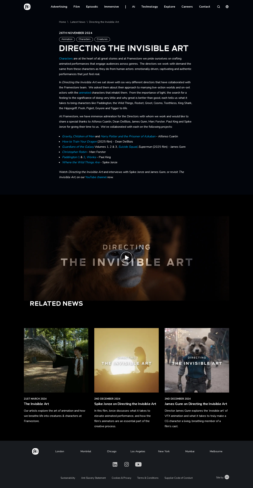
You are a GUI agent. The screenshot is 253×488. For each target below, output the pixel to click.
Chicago (111, 451)
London (59, 451)
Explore (169, 7)
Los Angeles (138, 451)
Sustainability (68, 478)
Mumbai (189, 451)
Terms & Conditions (148, 478)
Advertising (59, 7)
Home (62, 22)
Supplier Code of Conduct (178, 478)
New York (164, 451)
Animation (66, 39)
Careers (187, 7)
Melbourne (216, 451)
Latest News (77, 22)
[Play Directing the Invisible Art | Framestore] (126, 258)
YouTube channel (96, 177)
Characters (85, 39)
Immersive (111, 7)
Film (77, 7)
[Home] (35, 451)
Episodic (92, 7)
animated (85, 93)
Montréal (86, 451)
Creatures (102, 39)
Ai (133, 7)
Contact (204, 7)
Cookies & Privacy (121, 478)
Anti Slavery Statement (93, 478)
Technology (149, 7)
